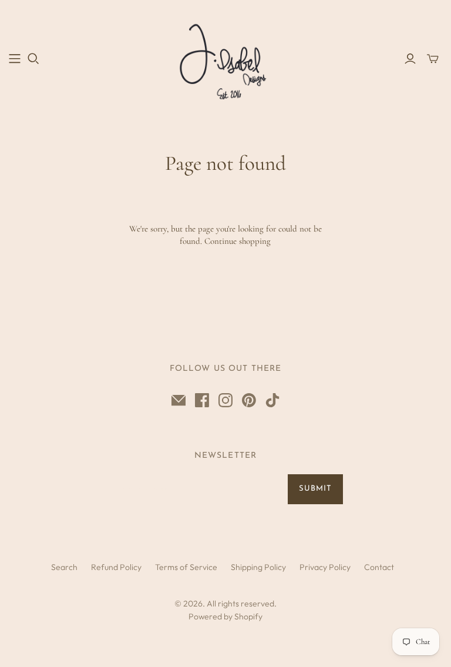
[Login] (410, 58)
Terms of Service (186, 567)
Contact (379, 567)
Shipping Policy (258, 567)
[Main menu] (15, 59)
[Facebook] (202, 400)
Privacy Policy (325, 567)
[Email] (178, 400)
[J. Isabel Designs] (225, 58)
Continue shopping (237, 241)
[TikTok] (272, 400)
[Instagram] (225, 400)
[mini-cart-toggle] (432, 58)
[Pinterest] (249, 400)
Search (64, 567)
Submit (315, 488)
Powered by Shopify (225, 616)
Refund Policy (116, 567)
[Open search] (33, 59)
